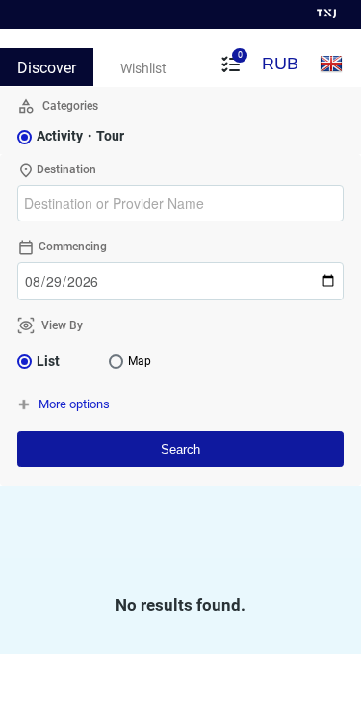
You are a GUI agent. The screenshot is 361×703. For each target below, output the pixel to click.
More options (74, 404)
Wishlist (143, 68)
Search (180, 449)
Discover (46, 68)
